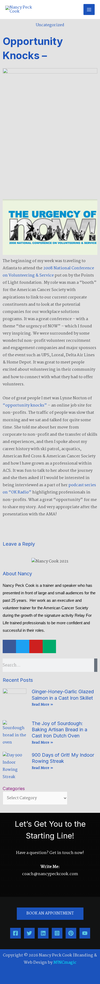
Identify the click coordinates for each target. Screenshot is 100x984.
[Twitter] (29, 933)
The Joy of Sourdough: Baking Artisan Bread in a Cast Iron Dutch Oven (59, 730)
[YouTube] (84, 933)
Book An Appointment (50, 913)
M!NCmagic (65, 962)
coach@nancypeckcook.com (50, 874)
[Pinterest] (71, 933)
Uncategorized (50, 25)
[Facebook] (15, 933)
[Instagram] (57, 933)
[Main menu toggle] (89, 9)
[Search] (95, 665)
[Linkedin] (43, 933)
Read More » (42, 704)
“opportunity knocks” (25, 405)
